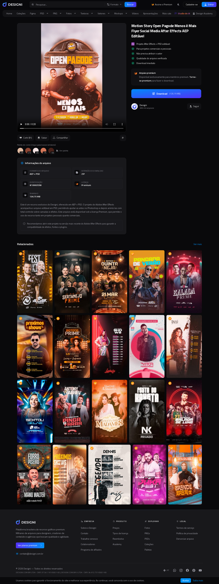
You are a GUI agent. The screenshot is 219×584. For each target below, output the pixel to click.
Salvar (44, 137)
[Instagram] (181, 570)
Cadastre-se (192, 4)
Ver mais (198, 244)
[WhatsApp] (174, 570)
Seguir (196, 106)
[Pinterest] (194, 570)
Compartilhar (62, 137)
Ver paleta (63, 150)
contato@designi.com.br (31, 553)
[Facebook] (187, 570)
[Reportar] (123, 138)
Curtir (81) (27, 137)
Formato (114, 4)
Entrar (211, 4)
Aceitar (185, 580)
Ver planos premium (27, 545)
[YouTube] (200, 570)
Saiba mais (198, 580)
